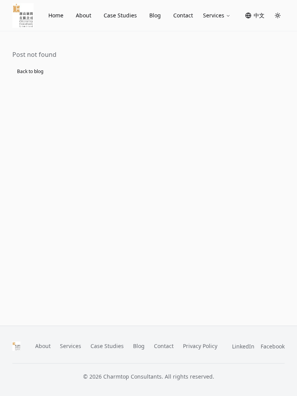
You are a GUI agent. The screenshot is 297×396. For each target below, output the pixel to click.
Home (55, 15)
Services (213, 15)
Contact (183, 15)
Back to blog (30, 71)
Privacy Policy (200, 346)
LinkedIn (243, 346)
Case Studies (120, 15)
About (83, 15)
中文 (259, 15)
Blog (155, 15)
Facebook (273, 346)
